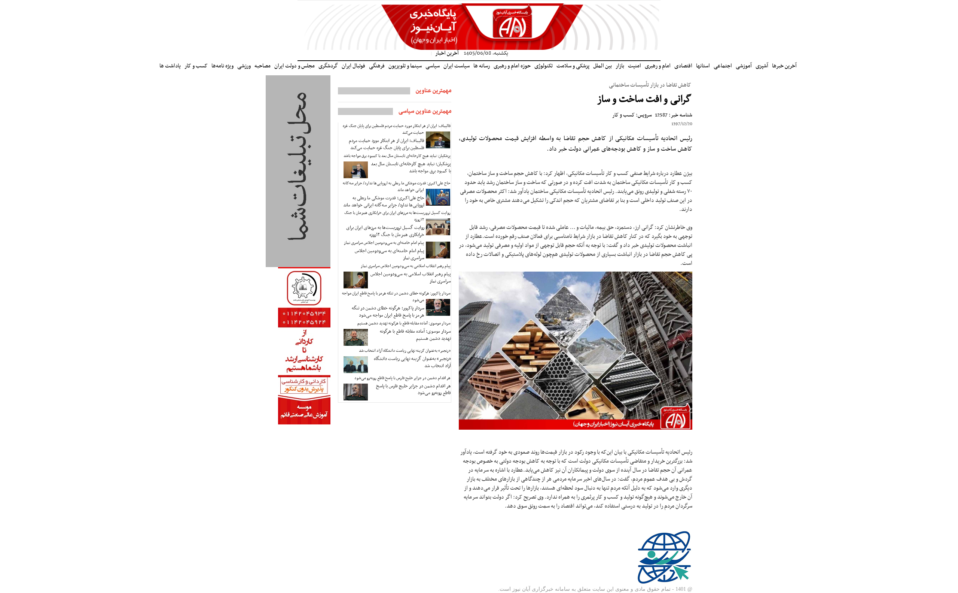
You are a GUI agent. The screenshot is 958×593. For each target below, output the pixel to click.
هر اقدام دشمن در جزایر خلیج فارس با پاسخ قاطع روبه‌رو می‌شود (402, 378)
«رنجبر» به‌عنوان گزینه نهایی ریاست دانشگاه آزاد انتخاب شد (405, 350)
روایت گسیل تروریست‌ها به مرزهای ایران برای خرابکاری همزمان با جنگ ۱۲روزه (397, 216)
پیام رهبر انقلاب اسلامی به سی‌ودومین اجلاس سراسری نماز (406, 266)
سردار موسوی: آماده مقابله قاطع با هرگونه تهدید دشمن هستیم (404, 323)
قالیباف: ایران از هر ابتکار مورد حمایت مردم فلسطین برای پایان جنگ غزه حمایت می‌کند (397, 129)
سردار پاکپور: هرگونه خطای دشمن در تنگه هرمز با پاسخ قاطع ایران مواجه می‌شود (396, 297)
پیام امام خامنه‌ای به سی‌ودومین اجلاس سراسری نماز (384, 242)
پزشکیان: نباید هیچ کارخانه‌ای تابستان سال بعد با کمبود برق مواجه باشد (397, 156)
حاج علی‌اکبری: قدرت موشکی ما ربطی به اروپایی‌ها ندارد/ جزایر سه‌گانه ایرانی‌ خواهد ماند (397, 187)
